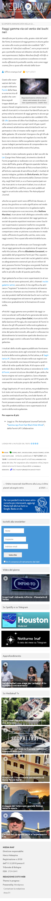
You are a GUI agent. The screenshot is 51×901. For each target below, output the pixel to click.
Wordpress (19, 884)
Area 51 (7, 892)
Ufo (6, 120)
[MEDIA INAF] (25, 9)
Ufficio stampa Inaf (13, 71)
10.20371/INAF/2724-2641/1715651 (28, 469)
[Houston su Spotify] (25, 629)
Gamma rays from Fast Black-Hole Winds (25, 425)
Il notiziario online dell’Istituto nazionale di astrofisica (25, 12)
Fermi (4, 90)
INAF (19, 452)
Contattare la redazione (14, 888)
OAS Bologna (27, 452)
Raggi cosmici (38, 452)
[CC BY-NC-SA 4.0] (34, 443)
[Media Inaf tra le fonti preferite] (25, 513)
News (6, 452)
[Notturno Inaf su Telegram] (25, 647)
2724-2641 (13, 871)
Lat (3, 157)
